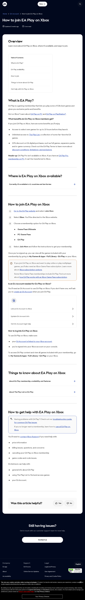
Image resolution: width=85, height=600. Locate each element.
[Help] (4, 4)
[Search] (80, 4)
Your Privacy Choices (42, 596)
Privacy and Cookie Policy (26, 591)
